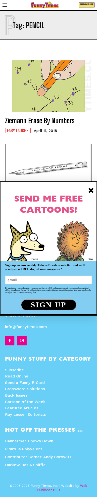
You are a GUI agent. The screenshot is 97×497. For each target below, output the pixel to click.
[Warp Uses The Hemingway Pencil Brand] (48, 170)
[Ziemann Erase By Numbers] (48, 86)
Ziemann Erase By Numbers (40, 120)
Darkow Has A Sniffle (25, 464)
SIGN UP (48, 305)
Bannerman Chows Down (29, 441)
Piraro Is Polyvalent (23, 449)
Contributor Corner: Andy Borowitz (38, 457)
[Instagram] (21, 340)
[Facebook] (9, 340)
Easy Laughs (18, 130)
